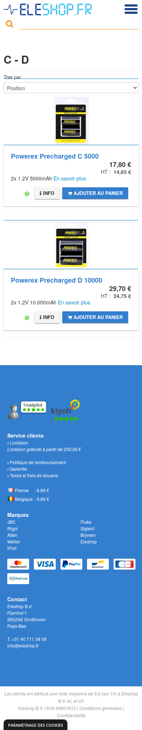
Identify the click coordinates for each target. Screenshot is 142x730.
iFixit (11, 548)
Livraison (18, 442)
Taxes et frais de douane (33, 475)
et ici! (79, 701)
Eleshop (88, 541)
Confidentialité (71, 715)
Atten (12, 535)
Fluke (85, 522)
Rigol (12, 528)
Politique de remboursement (37, 462)
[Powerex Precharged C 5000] (71, 112)
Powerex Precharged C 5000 (55, 156)
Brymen (88, 535)
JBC (11, 522)
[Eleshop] (49, 7)
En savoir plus (70, 178)
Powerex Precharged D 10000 (56, 280)
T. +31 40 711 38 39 (27, 639)
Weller (13, 541)
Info (48, 193)
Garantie (18, 469)
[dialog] (35, 724)
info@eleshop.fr (23, 645)
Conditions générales (100, 708)
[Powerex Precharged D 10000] (71, 244)
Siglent (87, 528)
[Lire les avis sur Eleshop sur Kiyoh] (65, 409)
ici (69, 701)
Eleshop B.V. (30, 708)
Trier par (12, 76)
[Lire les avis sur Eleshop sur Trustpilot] (27, 409)
